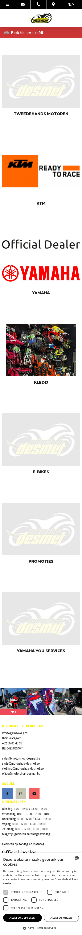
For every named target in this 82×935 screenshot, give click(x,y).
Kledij (41, 382)
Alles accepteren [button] (22, 917)
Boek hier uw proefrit (27, 32)
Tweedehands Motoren (41, 114)
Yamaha (41, 293)
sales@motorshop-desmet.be (21, 758)
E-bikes (41, 472)
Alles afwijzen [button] (61, 917)
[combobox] (77, 858)
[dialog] (41, 894)
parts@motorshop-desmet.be (21, 763)
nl (70, 4)
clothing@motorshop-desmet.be (23, 768)
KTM (41, 203)
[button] (41, 928)
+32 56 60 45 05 (12, 743)
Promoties (41, 561)
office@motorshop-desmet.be (21, 773)
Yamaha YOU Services (41, 651)
